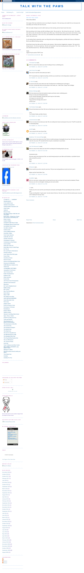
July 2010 (4, 529)
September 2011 (6, 511)
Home (2, 12)
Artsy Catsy (7, 208)
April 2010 (4, 535)
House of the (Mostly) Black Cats (12, 261)
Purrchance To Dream (9, 307)
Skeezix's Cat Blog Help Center (11, 314)
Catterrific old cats (8, 236)
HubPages (15, 444)
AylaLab (6, 210)
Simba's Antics (7, 312)
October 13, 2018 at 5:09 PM (38, 116)
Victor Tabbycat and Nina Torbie (12, 345)
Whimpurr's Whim (8, 349)
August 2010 (5, 527)
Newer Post (29, 219)
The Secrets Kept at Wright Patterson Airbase (12, 438)
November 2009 (6, 546)
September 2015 (6, 486)
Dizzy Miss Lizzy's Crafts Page (11, 247)
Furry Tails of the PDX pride (10, 254)
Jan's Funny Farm (8, 271)
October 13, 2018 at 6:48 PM (38, 125)
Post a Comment (30, 200)
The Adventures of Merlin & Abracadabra (9, 322)
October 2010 (5, 523)
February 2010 (5, 540)
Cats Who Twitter (8, 233)
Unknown (5, 561)
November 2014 (6, 490)
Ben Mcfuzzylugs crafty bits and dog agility (12, 214)
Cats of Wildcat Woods (9, 231)
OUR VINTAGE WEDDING (10, 298)
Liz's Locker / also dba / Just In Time (8, 167)
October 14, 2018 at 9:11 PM (38, 184)
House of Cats (7, 259)
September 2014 (6, 492)
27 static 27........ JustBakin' (10, 199)
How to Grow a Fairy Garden (11, 433)
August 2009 (5, 552)
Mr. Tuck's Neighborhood (10, 286)
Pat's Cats (6, 301)
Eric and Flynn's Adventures (11, 250)
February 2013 (5, 501)
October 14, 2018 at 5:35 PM (38, 174)
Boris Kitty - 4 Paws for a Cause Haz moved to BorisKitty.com (11, 217)
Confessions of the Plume (10, 242)
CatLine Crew (7, 229)
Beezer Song (7, 211)
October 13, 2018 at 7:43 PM (38, 133)
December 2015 (6, 482)
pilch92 (31, 129)
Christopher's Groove (9, 240)
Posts (5, 379)
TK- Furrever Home (8, 341)
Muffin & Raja (7, 287)
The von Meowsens (8, 339)
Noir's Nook (7, 293)
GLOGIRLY (32, 178)
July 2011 (4, 513)
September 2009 (6, 550)
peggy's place (7, 303)
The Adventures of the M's (10, 324)
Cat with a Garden (8, 228)
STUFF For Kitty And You (10, 317)
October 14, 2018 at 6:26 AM (38, 142)
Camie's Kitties (7, 221)
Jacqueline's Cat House (9, 270)
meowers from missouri (9, 282)
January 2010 (5, 542)
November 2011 (6, 507)
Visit (8, 459)
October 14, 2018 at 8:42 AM (38, 150)
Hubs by (12, 429)
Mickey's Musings (33, 91)
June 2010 (4, 531)
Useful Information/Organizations (33, 12)
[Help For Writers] (12, 466)
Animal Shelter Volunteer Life (11, 206)
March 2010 (5, 538)
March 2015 (5, 488)
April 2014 (4, 496)
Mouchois (6, 284)
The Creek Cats (7, 325)
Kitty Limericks (7, 277)
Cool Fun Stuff (20, 12)
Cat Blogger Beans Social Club (11, 224)
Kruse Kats (6, 279)
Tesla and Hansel (8, 319)
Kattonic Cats (7, 275)
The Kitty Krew (7, 331)
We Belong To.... (10, 12)
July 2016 (4, 480)
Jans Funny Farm (33, 70)
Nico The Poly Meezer (9, 291)
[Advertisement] (36, 210)
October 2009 (5, 548)
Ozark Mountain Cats (9, 300)
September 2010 (6, 525)
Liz (30, 187)
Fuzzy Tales (7, 256)
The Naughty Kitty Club (9, 336)
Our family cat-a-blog (9, 296)
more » (9, 444)
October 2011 (5, 509)
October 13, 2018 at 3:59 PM (38, 103)
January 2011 (5, 519)
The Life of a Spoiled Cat (10, 332)
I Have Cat (6, 266)
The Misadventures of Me (10, 334)
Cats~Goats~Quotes (9, 235)
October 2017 (5, 476)
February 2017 (5, 478)
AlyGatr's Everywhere (9, 204)
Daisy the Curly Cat (8, 245)
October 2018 (5, 474)
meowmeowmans (33, 119)
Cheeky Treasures (8, 238)
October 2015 (5, 484)
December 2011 (6, 505)
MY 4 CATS (6, 289)
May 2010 (4, 533)
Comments (6, 382)
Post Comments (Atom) (38, 222)
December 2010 (6, 521)
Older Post (79, 219)
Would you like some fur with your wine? (12, 352)
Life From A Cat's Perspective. (11, 280)
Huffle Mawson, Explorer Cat (11, 265)
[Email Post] (41, 54)
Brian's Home (7, 219)
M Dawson (31, 167)
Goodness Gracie (8, 257)
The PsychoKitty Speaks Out (11, 338)
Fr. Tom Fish (32, 81)
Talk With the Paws (42, 6)
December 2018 (6, 472)
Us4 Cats (6, 343)
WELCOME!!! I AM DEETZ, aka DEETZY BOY (11, 347)
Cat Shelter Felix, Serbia (10, 226)
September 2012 (6, 503)
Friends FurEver (8, 252)
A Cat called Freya (8, 203)
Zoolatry (6, 356)
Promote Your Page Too (6, 185)
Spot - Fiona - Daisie (9, 315)
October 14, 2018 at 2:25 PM (38, 163)
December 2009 (6, 544)
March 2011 (5, 517)
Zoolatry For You (8, 357)
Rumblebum (7, 308)
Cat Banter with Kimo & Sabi (11, 222)
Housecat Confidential (9, 263)
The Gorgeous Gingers (9, 327)
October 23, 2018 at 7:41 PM (38, 196)
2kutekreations (7, 201)
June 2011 (4, 515)
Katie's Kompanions (9, 273)
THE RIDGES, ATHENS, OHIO (12, 436)
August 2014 (5, 494)
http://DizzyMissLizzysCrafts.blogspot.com (12, 193)
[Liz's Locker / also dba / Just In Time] (6, 183)
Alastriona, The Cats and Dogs (36, 137)
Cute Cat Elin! (7, 243)
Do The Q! (6, 249)
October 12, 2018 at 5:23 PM (38, 66)
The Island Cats (33, 62)
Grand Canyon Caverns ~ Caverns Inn (12, 435)
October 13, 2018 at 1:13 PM (38, 87)
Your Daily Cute (7, 354)
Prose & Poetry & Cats (9, 305)
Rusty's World (7, 310)
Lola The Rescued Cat (34, 146)
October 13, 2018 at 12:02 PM (38, 78)
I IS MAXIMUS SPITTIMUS (10, 268)
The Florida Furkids (33, 107)
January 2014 (5, 499)
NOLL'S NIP (7, 294)
